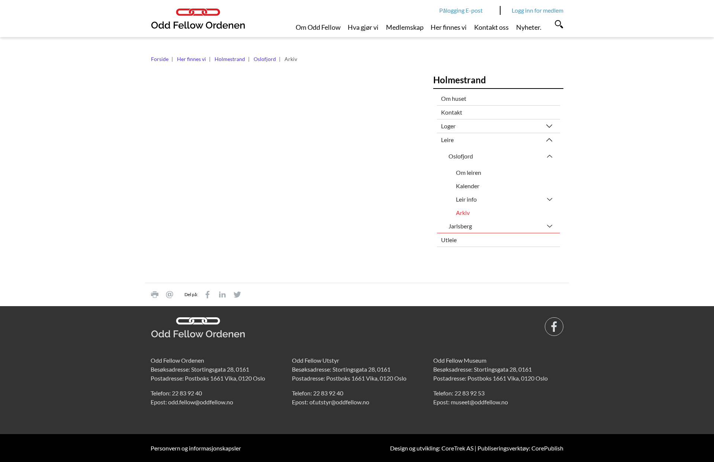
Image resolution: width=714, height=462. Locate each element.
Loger (448, 125)
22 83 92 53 (469, 393)
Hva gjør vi (363, 27)
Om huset (453, 98)
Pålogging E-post (461, 10)
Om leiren (468, 172)
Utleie (449, 239)
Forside (159, 59)
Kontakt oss (491, 27)
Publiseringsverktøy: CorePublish (520, 448)
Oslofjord (265, 59)
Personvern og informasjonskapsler (196, 448)
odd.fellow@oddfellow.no (200, 401)
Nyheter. (528, 27)
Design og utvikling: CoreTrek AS (431, 448)
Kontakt (451, 112)
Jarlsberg (460, 226)
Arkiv (463, 212)
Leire (447, 139)
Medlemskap (405, 27)
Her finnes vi (449, 27)
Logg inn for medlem (537, 10)
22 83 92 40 (187, 393)
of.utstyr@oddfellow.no (339, 401)
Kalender (467, 185)
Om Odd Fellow (318, 27)
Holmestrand (230, 59)
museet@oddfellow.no (479, 401)
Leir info (466, 199)
